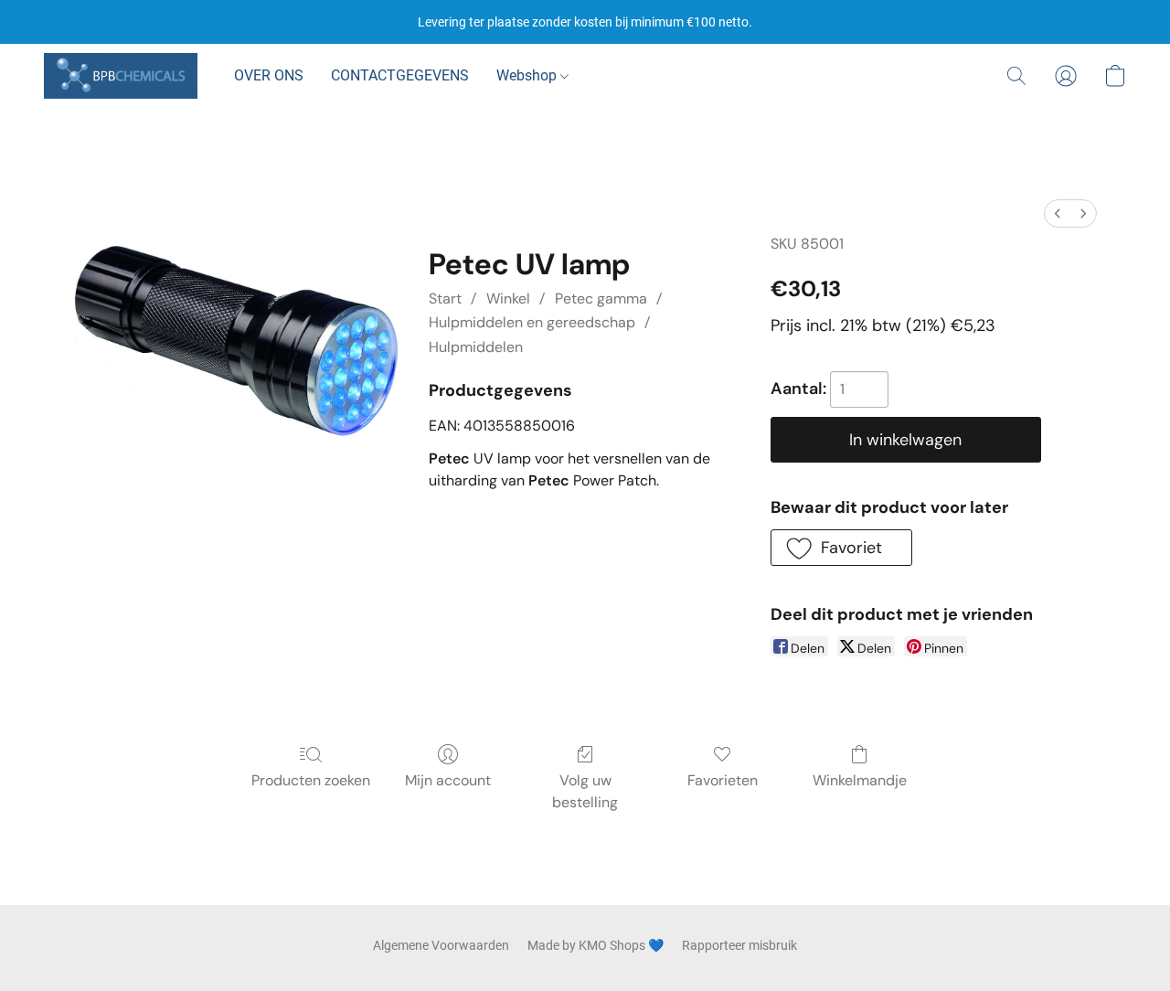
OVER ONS (268, 75)
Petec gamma (601, 298)
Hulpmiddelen (476, 347)
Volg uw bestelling (585, 791)
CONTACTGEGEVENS (400, 75)
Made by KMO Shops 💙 (595, 945)
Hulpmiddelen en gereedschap (532, 322)
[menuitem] (1057, 213)
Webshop (528, 75)
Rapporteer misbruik (739, 945)
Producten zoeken (310, 780)
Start (445, 298)
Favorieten (722, 780)
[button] (120, 76)
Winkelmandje (860, 780)
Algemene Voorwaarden (441, 945)
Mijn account (448, 780)
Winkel (508, 298)
